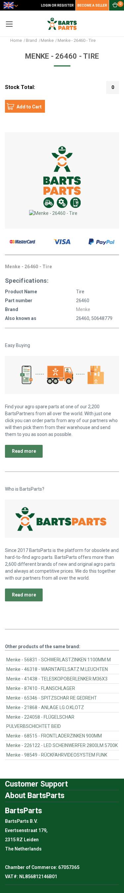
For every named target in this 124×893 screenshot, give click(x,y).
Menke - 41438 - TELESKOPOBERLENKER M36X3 (56, 678)
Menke (83, 309)
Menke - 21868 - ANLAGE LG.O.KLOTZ (45, 707)
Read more (24, 451)
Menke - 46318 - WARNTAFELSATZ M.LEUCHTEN (57, 669)
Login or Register (57, 5)
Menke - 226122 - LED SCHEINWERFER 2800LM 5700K (62, 745)
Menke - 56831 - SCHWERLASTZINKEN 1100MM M (58, 659)
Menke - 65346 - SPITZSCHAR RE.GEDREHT (51, 698)
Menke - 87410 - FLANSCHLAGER (40, 688)
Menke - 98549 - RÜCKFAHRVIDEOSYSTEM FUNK (56, 755)
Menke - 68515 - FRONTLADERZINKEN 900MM (54, 735)
